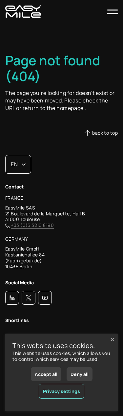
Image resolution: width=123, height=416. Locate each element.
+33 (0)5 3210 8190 (32, 225)
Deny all (80, 374)
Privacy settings (61, 391)
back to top (105, 133)
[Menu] (112, 12)
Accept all (46, 374)
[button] (12, 298)
